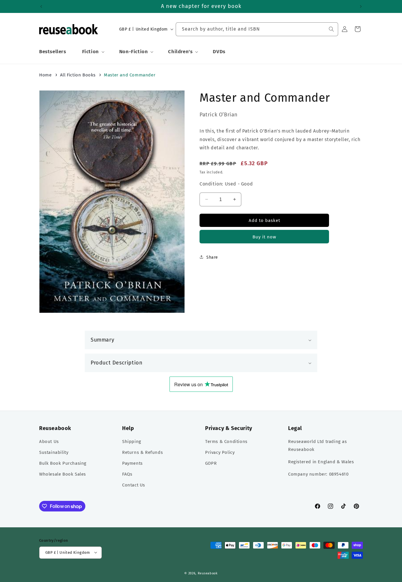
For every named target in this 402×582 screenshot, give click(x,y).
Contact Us (133, 485)
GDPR (211, 463)
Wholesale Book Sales (62, 474)
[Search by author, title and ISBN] (331, 29)
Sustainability (53, 452)
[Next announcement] (360, 6)
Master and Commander (129, 75)
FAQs (127, 474)
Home (45, 75)
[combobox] (257, 29)
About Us (49, 441)
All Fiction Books (78, 75)
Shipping (131, 441)
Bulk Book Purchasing (63, 463)
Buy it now (264, 236)
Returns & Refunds (142, 452)
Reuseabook (208, 573)
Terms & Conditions (226, 441)
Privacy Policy (220, 452)
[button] (93, 52)
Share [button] (212, 257)
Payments (132, 463)
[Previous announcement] (41, 6)
